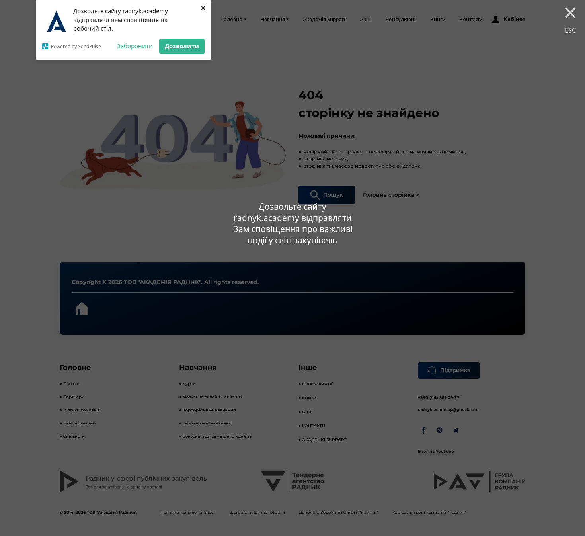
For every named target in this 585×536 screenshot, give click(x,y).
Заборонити (135, 46)
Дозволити (182, 46)
